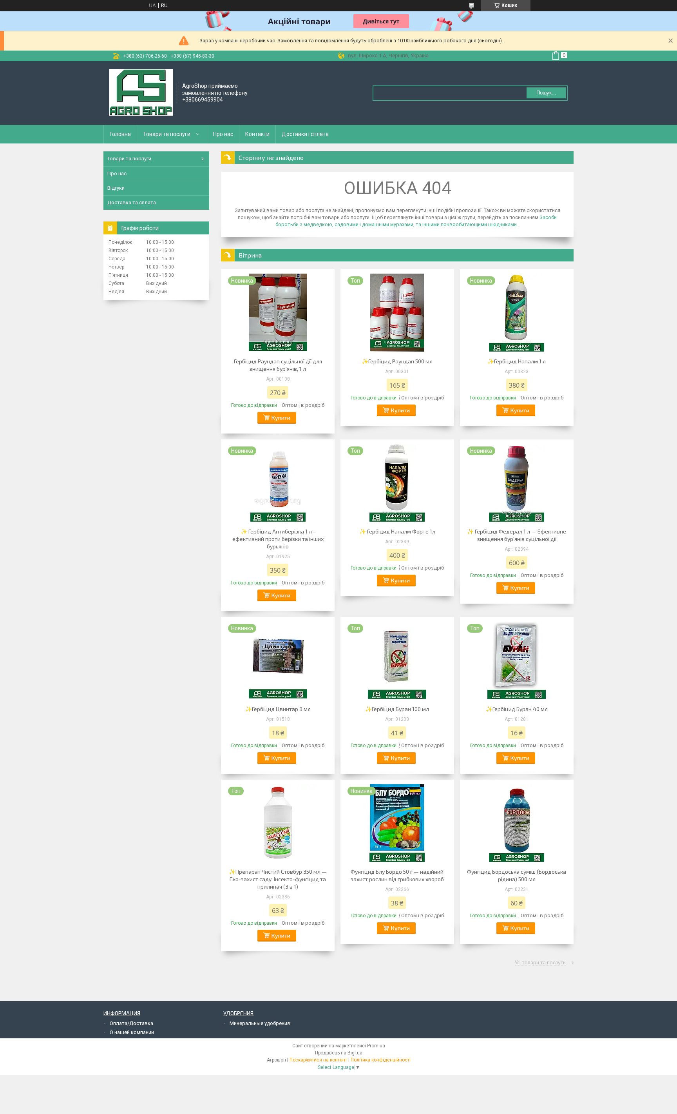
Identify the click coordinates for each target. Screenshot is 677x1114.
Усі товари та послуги (540, 962)
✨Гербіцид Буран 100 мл (397, 709)
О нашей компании (132, 1032)
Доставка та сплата (131, 202)
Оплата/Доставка (131, 1023)
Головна (120, 134)
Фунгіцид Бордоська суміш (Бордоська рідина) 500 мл (516, 875)
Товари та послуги (166, 134)
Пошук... (546, 93)
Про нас (223, 134)
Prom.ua (376, 1046)
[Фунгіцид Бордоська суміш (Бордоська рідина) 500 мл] (517, 823)
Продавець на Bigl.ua (338, 1053)
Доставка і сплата (305, 134)
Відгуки (116, 188)
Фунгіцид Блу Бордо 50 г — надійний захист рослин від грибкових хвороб (397, 875)
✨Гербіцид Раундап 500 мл (397, 361)
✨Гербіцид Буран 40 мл (517, 709)
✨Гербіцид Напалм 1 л (516, 361)
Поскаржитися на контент (318, 1060)
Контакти (257, 134)
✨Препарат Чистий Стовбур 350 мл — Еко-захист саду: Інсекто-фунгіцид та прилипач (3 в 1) (278, 879)
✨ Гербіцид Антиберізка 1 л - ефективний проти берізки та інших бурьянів (278, 539)
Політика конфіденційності (381, 1060)
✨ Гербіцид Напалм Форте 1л (397, 531)
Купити (281, 417)
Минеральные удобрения (260, 1023)
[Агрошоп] (141, 92)
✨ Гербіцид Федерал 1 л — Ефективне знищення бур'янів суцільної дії (516, 535)
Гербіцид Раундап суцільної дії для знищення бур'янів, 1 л (278, 365)
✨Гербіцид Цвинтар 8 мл (278, 709)
